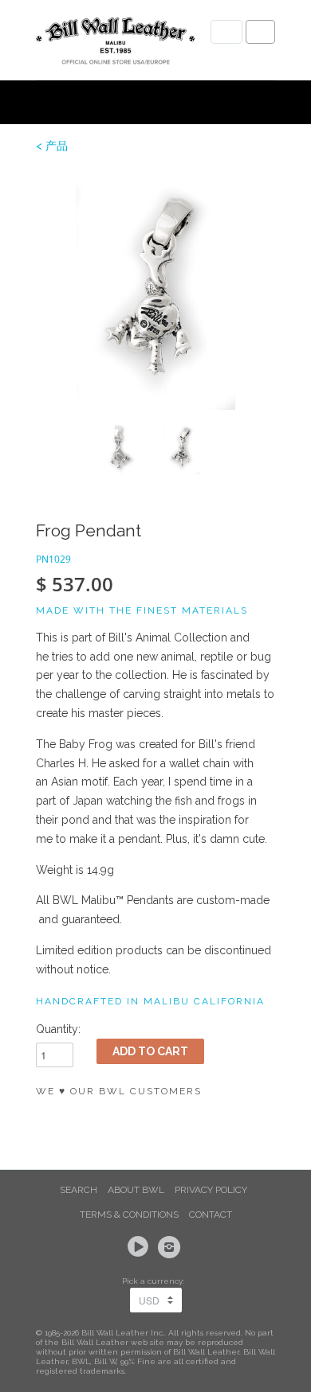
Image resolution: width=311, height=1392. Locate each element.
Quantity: (58, 1029)
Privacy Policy (211, 1189)
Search (78, 1189)
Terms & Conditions (129, 1214)
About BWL (136, 1189)
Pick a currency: (155, 1281)
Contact (210, 1214)
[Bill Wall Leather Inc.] (115, 44)
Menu (226, 32)
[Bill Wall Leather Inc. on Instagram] (171, 1247)
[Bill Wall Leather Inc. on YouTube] (140, 1247)
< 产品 (52, 145)
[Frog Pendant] (155, 290)
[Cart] (260, 32)
